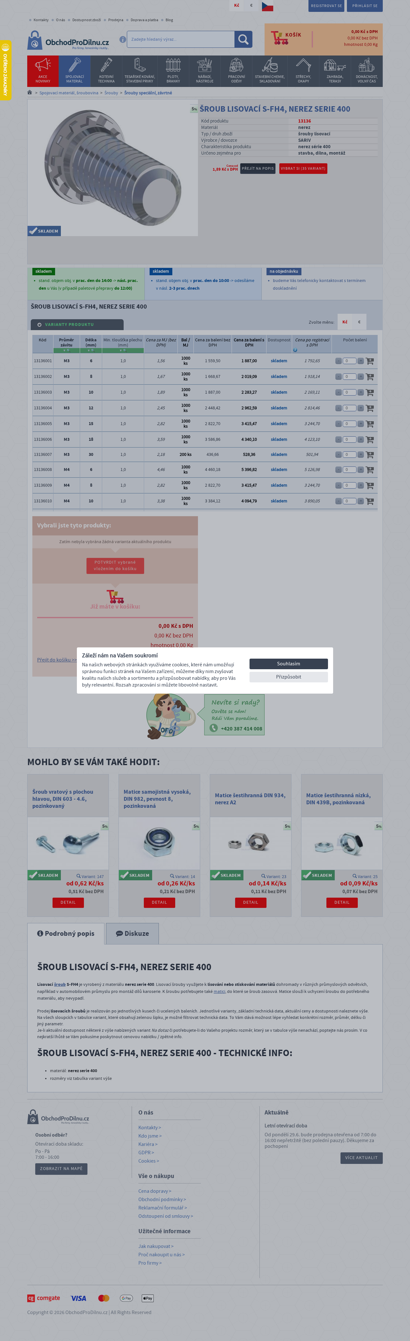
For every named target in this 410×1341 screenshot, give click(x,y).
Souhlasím (288, 664)
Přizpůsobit (288, 677)
